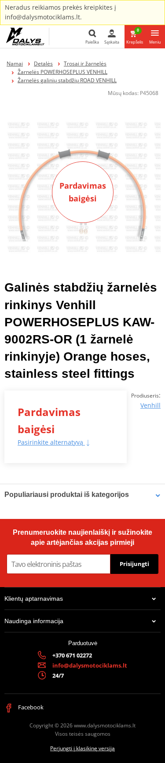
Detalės (43, 63)
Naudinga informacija (33, 620)
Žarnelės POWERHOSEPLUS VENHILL (62, 72)
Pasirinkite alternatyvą (51, 442)
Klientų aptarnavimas (33, 598)
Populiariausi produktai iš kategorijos (66, 494)
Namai (15, 63)
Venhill (150, 405)
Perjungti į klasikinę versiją (82, 748)
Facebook (30, 707)
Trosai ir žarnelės (85, 63)
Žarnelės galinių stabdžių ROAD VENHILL (67, 80)
